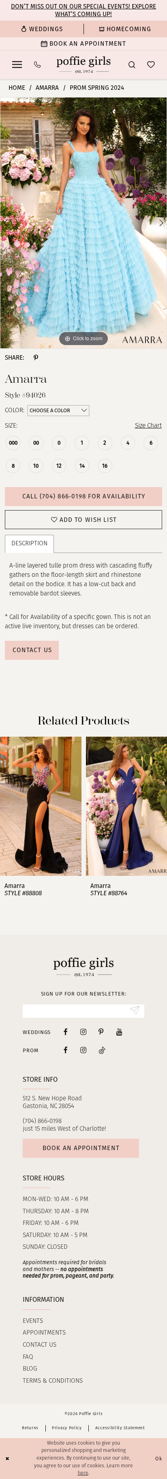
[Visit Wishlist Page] (151, 65)
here (83, 1473)
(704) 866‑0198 (42, 1121)
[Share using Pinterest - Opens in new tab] (36, 357)
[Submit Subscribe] (134, 1010)
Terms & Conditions (53, 1381)
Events (33, 1321)
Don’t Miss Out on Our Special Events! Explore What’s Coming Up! (83, 10)
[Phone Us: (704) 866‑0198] (37, 64)
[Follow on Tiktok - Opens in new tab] (102, 1050)
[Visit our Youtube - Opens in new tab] (119, 1032)
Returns (30, 1428)
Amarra (47, 87)
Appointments (44, 1333)
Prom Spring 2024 (97, 87)
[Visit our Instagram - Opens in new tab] (83, 1032)
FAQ (28, 1357)
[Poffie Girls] (84, 64)
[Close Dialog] (7, 1458)
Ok (158, 1459)
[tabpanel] (83, 222)
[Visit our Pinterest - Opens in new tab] (101, 1032)
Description (29, 543)
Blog (30, 1369)
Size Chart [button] (148, 426)
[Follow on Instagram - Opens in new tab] (83, 1050)
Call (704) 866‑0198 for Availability (84, 496)
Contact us (39, 1345)
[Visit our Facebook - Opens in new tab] (65, 1032)
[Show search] (131, 64)
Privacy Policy (67, 1428)
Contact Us (32, 650)
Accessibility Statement (120, 1428)
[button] (17, 65)
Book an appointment (81, 1148)
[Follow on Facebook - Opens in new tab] (65, 1050)
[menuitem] (42, 29)
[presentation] (40, 806)
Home (17, 87)
